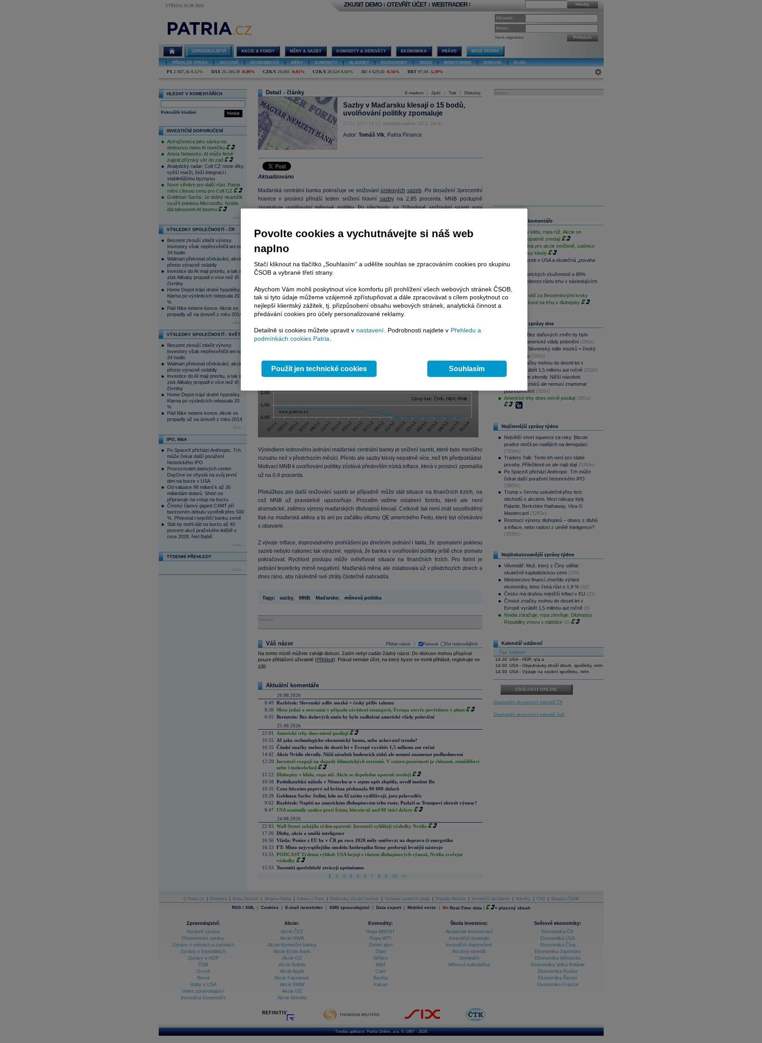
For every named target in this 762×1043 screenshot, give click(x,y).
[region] (384, 300)
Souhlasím (467, 368)
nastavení (370, 330)
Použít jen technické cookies (319, 368)
